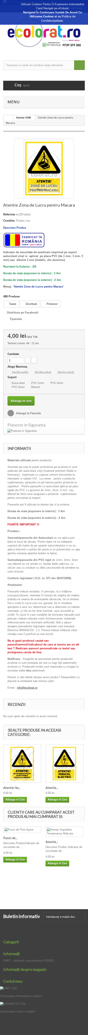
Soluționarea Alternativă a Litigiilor (21, 996)
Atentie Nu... (12, 788)
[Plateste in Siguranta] (44, 431)
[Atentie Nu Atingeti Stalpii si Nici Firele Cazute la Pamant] (22, 763)
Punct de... (10, 838)
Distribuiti (31, 304)
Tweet (12, 304)
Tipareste (16, 319)
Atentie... (51, 788)
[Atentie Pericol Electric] (64, 763)
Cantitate (13, 354)
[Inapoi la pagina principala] (8, 117)
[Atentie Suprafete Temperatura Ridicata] (64, 831)
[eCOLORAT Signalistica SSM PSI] (44, 33)
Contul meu (12, 981)
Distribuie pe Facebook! (22, 312)
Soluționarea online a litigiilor (17, 1011)
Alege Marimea (17, 366)
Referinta (9, 214)
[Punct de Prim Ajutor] (22, 829)
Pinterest (52, 304)
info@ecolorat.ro (27, 687)
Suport (12, 377)
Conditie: (9, 220)
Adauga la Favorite (28, 413)
